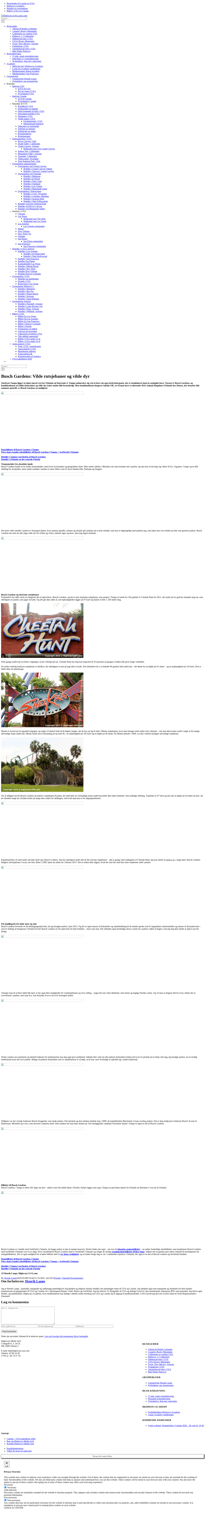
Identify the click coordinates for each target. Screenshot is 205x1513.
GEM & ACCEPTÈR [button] (13, 1508)
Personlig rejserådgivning (159, 1399)
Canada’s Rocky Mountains (160, 1352)
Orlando (65, 1278)
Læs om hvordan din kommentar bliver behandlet (66, 1336)
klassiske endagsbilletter (129, 1249)
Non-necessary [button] (10, 1497)
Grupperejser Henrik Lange (160, 1383)
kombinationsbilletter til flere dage (128, 1252)
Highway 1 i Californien (158, 1357)
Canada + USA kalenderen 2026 (21, 1439)
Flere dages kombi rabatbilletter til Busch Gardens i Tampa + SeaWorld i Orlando (40, 452)
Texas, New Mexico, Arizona (161, 1364)
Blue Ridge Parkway (157, 1372)
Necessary (11, 1487)
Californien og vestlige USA (160, 1354)
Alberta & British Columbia (160, 1349)
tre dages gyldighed (69, 1254)
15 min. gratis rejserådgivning (161, 1396)
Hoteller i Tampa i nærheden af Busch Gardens (23, 457)
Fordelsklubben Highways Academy (164, 1412)
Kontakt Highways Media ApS (20, 1444)
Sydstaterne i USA (156, 1367)
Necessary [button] (8, 1485)
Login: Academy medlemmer (161, 1415)
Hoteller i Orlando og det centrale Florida (20, 459)
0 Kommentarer (76, 1278)
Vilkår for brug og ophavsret (19, 1451)
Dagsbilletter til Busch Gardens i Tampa (20, 449)
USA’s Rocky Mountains (159, 1362)
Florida (57, 1278)
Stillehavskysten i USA (158, 1359)
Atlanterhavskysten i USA (159, 1369)
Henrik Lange (10, 1278)
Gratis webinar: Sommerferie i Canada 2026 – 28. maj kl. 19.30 (176, 1425)
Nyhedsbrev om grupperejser (160, 1385)
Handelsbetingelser (15, 1448)
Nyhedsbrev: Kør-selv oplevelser (162, 1401)
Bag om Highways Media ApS (20, 1441)
